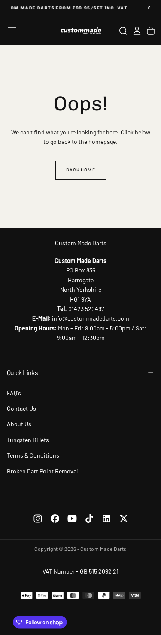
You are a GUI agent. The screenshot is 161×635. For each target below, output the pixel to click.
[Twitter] (123, 518)
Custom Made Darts (80, 243)
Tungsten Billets (28, 439)
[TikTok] (89, 518)
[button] (12, 31)
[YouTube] (72, 518)
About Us (19, 423)
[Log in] (137, 31)
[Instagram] (38, 518)
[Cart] (151, 31)
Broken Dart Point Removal (42, 471)
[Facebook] (55, 518)
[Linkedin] (106, 518)
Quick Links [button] (22, 372)
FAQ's (14, 393)
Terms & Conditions (33, 455)
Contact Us (21, 408)
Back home (80, 170)
